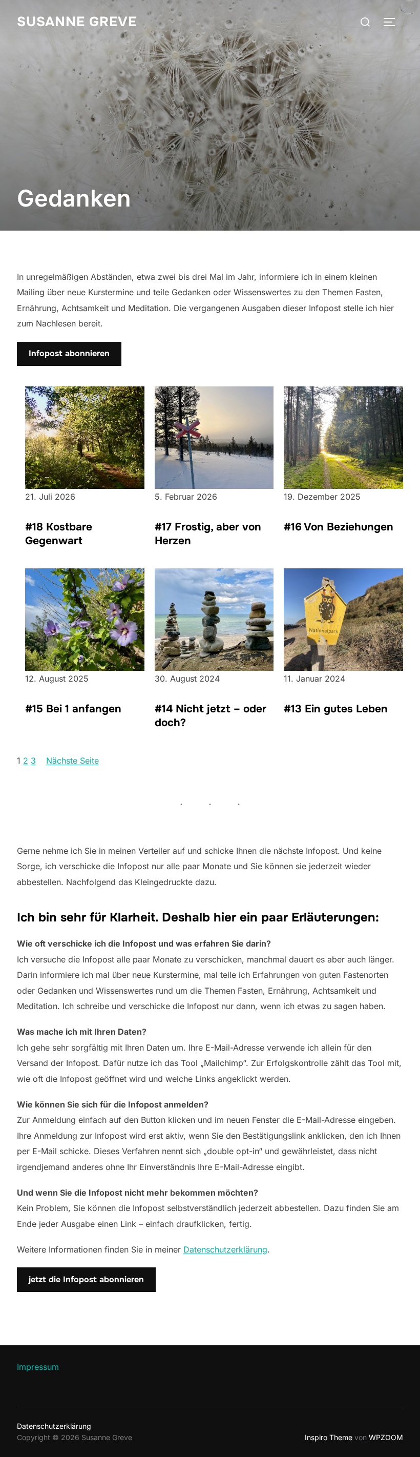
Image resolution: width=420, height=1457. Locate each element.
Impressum (38, 1367)
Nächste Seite (72, 760)
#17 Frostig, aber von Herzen (208, 533)
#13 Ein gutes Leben (336, 708)
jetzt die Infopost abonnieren (86, 1279)
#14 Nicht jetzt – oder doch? (210, 715)
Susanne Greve (77, 21)
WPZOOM (386, 1437)
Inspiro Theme (328, 1437)
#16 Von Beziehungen (338, 526)
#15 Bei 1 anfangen (73, 708)
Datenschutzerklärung (225, 1249)
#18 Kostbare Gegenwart (58, 533)
